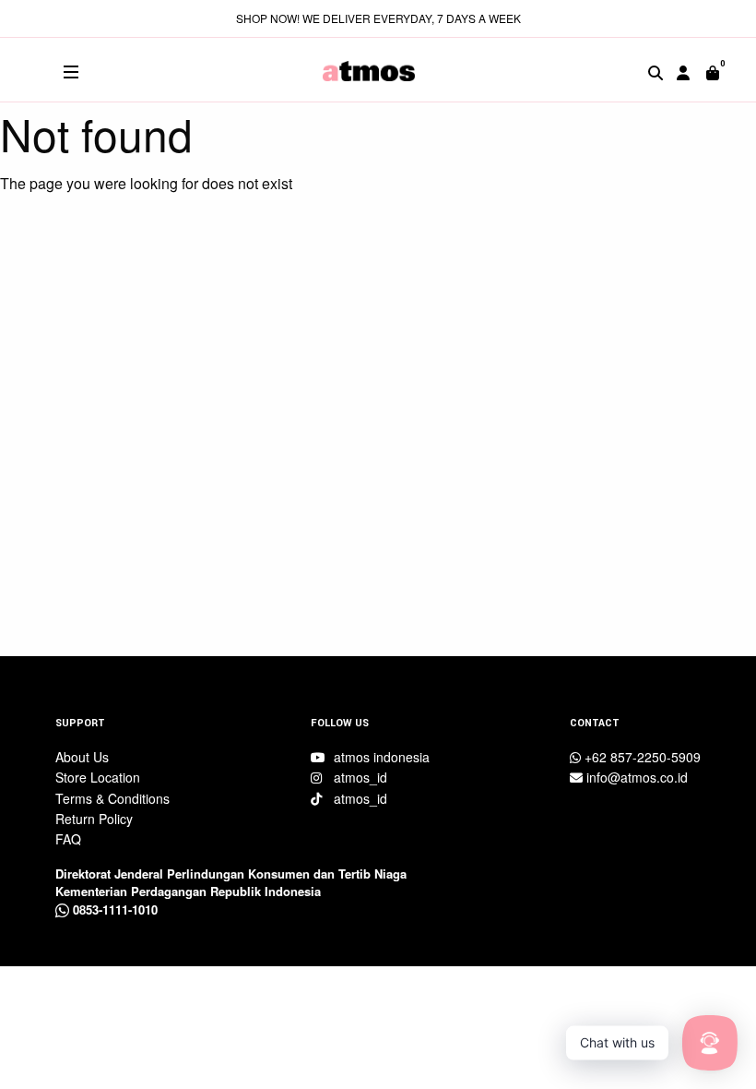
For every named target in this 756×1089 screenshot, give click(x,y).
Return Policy (94, 818)
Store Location (97, 777)
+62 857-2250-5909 (641, 757)
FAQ (68, 839)
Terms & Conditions (112, 798)
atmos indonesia (380, 757)
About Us (82, 757)
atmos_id (358, 777)
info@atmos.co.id (635, 777)
